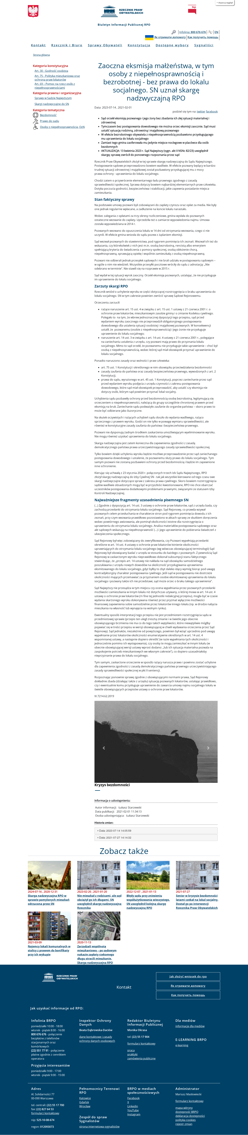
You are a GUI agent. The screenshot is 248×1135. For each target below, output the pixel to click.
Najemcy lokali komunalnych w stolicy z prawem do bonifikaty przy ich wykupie (49, 950)
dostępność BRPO (186, 1112)
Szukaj (173, 32)
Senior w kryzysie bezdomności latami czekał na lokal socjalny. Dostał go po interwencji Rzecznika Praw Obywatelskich (197, 902)
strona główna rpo (60, 977)
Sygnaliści (204, 45)
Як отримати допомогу (188, 986)
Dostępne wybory (172, 45)
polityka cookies (185, 1120)
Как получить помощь (188, 995)
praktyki (132, 1054)
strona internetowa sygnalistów (99, 1126)
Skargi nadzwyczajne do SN (52, 104)
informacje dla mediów (189, 1026)
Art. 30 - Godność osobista (51, 71)
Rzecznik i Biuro (66, 45)
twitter (201, 111)
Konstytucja (139, 45)
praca (131, 1050)
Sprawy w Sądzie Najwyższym (53, 98)
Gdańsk (84, 1102)
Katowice (85, 1098)
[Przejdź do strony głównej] (124, 11)
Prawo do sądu (49, 121)
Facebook (133, 1098)
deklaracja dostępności (190, 1116)
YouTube (133, 1110)
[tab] (156, 830)
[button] (103, 748)
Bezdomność (48, 115)
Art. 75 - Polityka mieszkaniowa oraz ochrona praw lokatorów (57, 77)
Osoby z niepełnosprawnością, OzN (62, 127)
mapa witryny (184, 1108)
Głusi (210, 32)
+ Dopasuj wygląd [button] (225, 2)
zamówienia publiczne (141, 1058)
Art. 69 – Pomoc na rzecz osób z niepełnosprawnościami (55, 85)
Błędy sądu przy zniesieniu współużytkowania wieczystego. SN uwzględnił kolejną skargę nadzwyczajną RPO (148, 902)
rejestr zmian (183, 1124)
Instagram (133, 1114)
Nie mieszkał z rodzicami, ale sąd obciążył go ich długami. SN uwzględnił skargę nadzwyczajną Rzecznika (99, 902)
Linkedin (132, 1106)
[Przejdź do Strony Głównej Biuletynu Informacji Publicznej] (192, 9)
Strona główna (41, 54)
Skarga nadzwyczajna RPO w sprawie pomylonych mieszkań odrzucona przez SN (49, 900)
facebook (212, 111)
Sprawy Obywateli (105, 45)
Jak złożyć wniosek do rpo (188, 976)
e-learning (181, 1045)
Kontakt (38, 45)
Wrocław (84, 1106)
